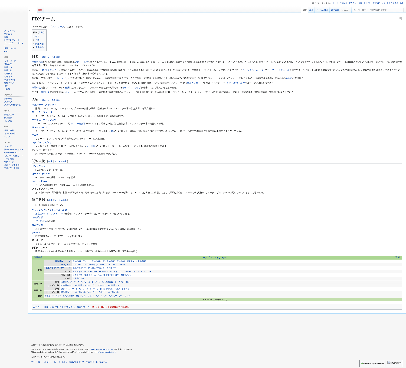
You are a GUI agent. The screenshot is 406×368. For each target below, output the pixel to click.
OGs (84, 265)
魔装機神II (121, 261)
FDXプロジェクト (50, 70)
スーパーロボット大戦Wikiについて (69, 362)
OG (74, 265)
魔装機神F (142, 261)
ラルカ (35, 135)
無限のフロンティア (81, 268)
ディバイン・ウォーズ (123, 271)
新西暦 (47, 296)
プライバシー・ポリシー (41, 362)
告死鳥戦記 (126, 275)
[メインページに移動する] (14, 12)
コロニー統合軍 (77, 123)
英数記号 (65, 282)
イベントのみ (124, 282)
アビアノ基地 (81, 62)
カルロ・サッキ (39, 181)
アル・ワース (124, 296)
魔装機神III (131, 261)
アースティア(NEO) (109, 296)
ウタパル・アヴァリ (42, 142)
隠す (397, 257)
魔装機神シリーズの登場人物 (73, 292)
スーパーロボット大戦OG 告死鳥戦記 (110, 307)
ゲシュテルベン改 (58, 210)
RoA (99, 275)
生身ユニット (111, 282)
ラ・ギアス (57, 296)
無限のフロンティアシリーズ (58, 268)
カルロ (289, 78)
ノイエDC (91, 146)
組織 (46, 307)
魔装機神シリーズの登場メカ (73, 285)
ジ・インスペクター (142, 271)
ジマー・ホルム (39, 127)
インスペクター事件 (235, 83)
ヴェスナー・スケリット (44, 104)
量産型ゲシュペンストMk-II (49, 213)
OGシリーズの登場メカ (109, 285)
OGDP (114, 265)
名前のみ (125, 289)
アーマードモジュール (278, 70)
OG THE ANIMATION (103, 271)
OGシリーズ (58, 26)
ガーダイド (37, 217)
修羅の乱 (36, 87)
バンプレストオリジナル (215, 257)
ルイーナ (69, 92)
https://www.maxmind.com (102, 349)
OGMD (122, 265)
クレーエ (59, 78)
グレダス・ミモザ (132, 87)
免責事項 (90, 362)
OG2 (79, 265)
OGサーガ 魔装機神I (91, 261)
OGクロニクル (90, 275)
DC (112, 131)
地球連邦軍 (37, 62)
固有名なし (108, 289)
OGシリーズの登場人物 (109, 292)
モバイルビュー (102, 362)
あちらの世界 (69, 296)
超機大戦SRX (78, 278)
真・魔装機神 (108, 261)
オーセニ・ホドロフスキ (44, 119)
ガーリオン (40, 221)
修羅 (67, 87)
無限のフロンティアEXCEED (103, 268)
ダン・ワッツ (38, 166)
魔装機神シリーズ (62, 261)
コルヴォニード (195, 83)
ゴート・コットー (41, 173)
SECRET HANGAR (111, 275)
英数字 (64, 289)
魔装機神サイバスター (82, 271)
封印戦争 (45, 92)
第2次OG (100, 265)
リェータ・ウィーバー (43, 112)
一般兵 (117, 289)
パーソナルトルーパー (254, 70)
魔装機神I (77, 261)
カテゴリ (91, 285)
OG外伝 (91, 265)
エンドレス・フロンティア (87, 296)
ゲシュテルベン (39, 210)
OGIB (108, 265)
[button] (345, 9)
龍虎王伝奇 (77, 275)
